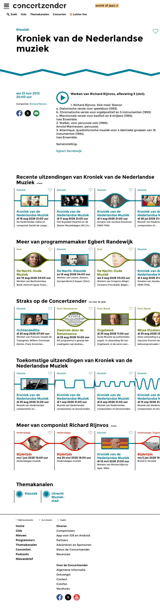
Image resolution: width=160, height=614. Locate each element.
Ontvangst (63, 574)
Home (20, 526)
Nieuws (21, 535)
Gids (23, 14)
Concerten (59, 14)
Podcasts (22, 554)
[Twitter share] (28, 114)
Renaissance (70, 308)
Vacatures (63, 588)
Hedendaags (23, 432)
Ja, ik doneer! (46, 520)
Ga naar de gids (97, 301)
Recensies (63, 554)
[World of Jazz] (107, 6)
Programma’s (25, 540)
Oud (19, 249)
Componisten (65, 530)
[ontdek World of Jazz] (107, 6)
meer (40, 183)
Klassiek (22, 29)
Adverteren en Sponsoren (73, 544)
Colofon (61, 584)
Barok (107, 308)
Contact (61, 579)
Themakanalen (39, 14)
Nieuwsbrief (24, 559)
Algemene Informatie (70, 569)
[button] (62, 98)
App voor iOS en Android (73, 535)
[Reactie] (36, 114)
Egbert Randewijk (69, 151)
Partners (62, 540)
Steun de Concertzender (73, 549)
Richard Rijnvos (38, 103)
